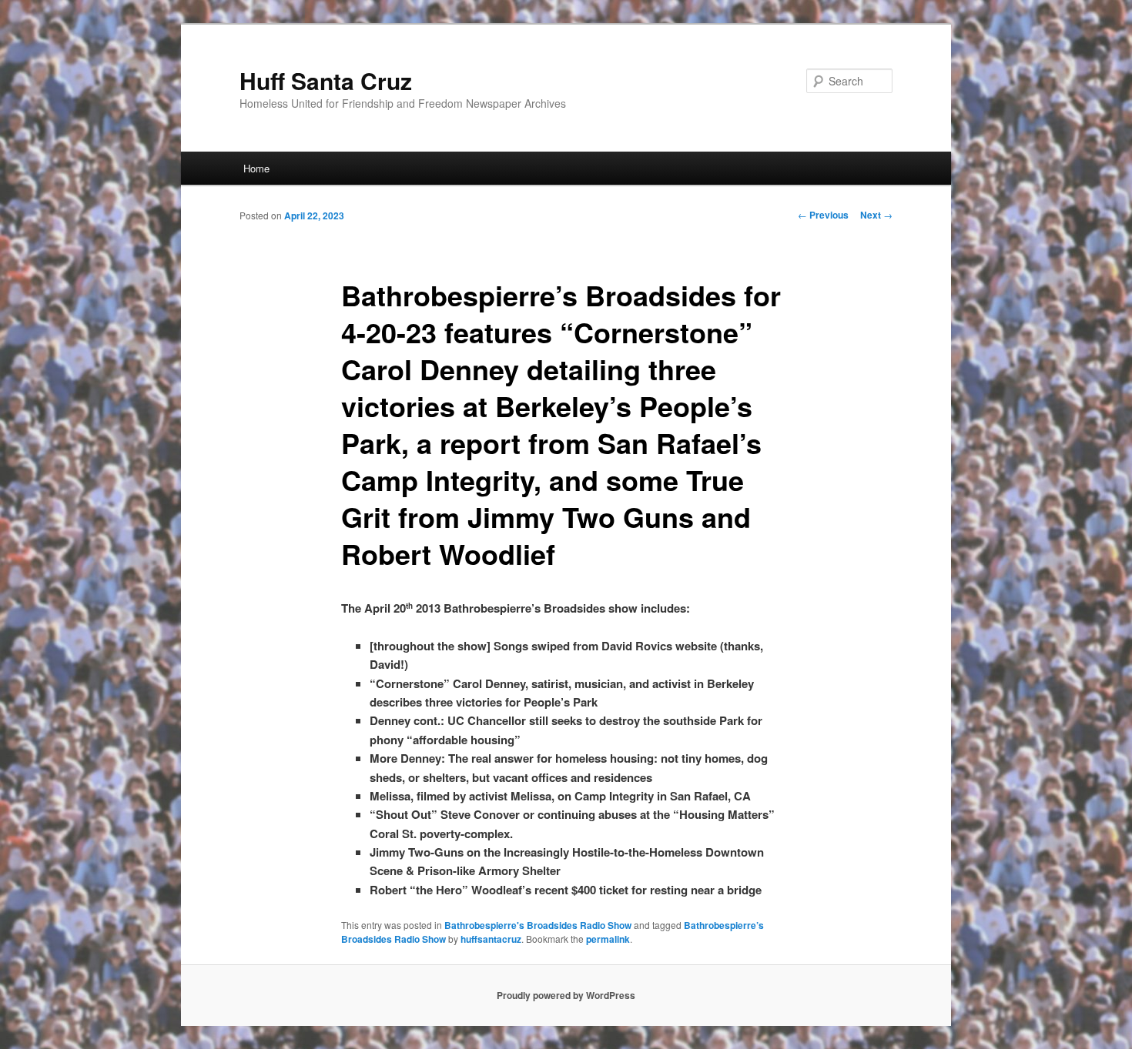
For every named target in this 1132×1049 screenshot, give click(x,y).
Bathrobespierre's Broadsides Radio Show (537, 925)
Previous (823, 215)
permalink (608, 939)
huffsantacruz (491, 939)
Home (256, 168)
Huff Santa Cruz (325, 80)
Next (876, 215)
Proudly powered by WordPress (566, 995)
